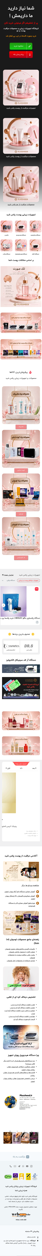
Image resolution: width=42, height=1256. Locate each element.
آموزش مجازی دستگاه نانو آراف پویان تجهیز (20, 892)
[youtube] (27, 1166)
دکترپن (6, 235)
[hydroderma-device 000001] (21, 221)
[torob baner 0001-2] (21, 678)
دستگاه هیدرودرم (21, 235)
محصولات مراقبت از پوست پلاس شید (21, 156)
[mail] (15, 1166)
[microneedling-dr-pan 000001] (6, 221)
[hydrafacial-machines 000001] (21, 240)
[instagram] (31, 1166)
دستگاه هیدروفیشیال (21, 254)
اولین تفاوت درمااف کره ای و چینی (23, 1005)
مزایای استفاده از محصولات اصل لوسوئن (21, 961)
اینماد (16, 1196)
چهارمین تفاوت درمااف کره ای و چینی (22, 1016)
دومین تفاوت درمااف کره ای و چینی (22, 1008)
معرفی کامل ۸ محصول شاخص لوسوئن (22, 952)
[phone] (11, 1166)
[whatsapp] (23, 1166)
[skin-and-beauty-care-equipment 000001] (21, 70)
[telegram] (19, 1166)
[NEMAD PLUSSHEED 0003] (21, 1172)
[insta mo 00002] (21, 1131)
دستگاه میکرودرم (35, 235)
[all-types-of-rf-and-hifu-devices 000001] (35, 240)
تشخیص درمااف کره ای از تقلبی (21, 997)
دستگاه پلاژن (6, 254)
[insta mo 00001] (21, 1093)
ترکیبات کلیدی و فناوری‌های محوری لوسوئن (20, 949)
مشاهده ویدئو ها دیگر (30, 885)
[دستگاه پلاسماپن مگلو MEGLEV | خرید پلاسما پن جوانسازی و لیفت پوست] (37, 622)
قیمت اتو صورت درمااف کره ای (24, 1019)
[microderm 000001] (35, 221)
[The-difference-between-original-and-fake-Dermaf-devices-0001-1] (21, 967)
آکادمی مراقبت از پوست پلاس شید (21, 855)
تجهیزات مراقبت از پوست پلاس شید (21, 108)
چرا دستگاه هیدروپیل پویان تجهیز (23, 1055)
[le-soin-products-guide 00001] (21, 911)
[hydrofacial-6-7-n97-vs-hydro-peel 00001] (21, 1026)
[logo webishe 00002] (21, 1213)
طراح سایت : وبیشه (21, 1219)
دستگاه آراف (35, 254)
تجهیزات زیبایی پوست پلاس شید (21, 214)
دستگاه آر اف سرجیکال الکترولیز (21, 660)
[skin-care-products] (21, 119)
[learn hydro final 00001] (21, 862)
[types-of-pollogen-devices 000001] (6, 240)
